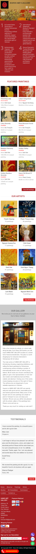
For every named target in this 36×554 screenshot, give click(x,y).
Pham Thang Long (27, 219)
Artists (25, 487)
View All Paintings (28, 189)
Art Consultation (13, 490)
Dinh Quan (8, 103)
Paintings (17, 487)
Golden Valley (23, 149)
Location (3, 493)
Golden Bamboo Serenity (6, 175)
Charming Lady (6, 99)
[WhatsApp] (33, 543)
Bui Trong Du (8, 127)
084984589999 (11, 551)
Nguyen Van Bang (28, 103)
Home (2, 487)
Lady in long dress (25, 99)
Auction (3, 490)
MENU (27, 7)
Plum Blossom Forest (26, 124)
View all (31, 479)
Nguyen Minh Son (27, 292)
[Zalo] (33, 539)
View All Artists (29, 300)
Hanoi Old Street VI (25, 174)
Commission (24, 490)
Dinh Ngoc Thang (27, 267)
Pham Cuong (27, 177)
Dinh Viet (7, 152)
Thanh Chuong (9, 219)
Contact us (11, 493)
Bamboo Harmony (7, 149)
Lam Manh (9, 292)
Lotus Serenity (5, 124)
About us (9, 487)
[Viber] (33, 535)
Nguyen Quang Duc (9, 243)
